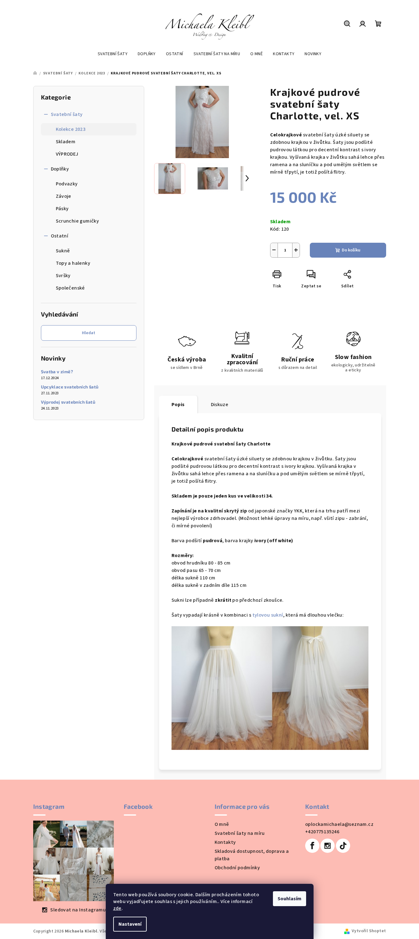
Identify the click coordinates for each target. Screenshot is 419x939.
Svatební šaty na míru (240, 833)
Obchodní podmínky (237, 867)
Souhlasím (289, 898)
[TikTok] (343, 846)
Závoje (63, 196)
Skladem (66, 141)
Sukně (63, 250)
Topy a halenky (73, 263)
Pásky (62, 208)
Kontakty (225, 842)
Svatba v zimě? (57, 371)
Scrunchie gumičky (77, 221)
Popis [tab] (178, 404)
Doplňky (60, 169)
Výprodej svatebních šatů (68, 402)
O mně (222, 824)
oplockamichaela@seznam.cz (339, 824)
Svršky (63, 275)
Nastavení (129, 924)
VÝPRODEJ (67, 154)
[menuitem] (112, 54)
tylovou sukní (267, 615)
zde (117, 908)
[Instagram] (327, 846)
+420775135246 (322, 831)
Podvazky (67, 183)
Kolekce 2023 (71, 129)
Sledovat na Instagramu (78, 909)
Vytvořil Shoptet (369, 931)
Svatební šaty (67, 114)
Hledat (88, 333)
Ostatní (60, 236)
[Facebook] (312, 846)
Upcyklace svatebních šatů (70, 386)
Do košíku (351, 250)
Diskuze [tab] (220, 404)
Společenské (70, 288)
